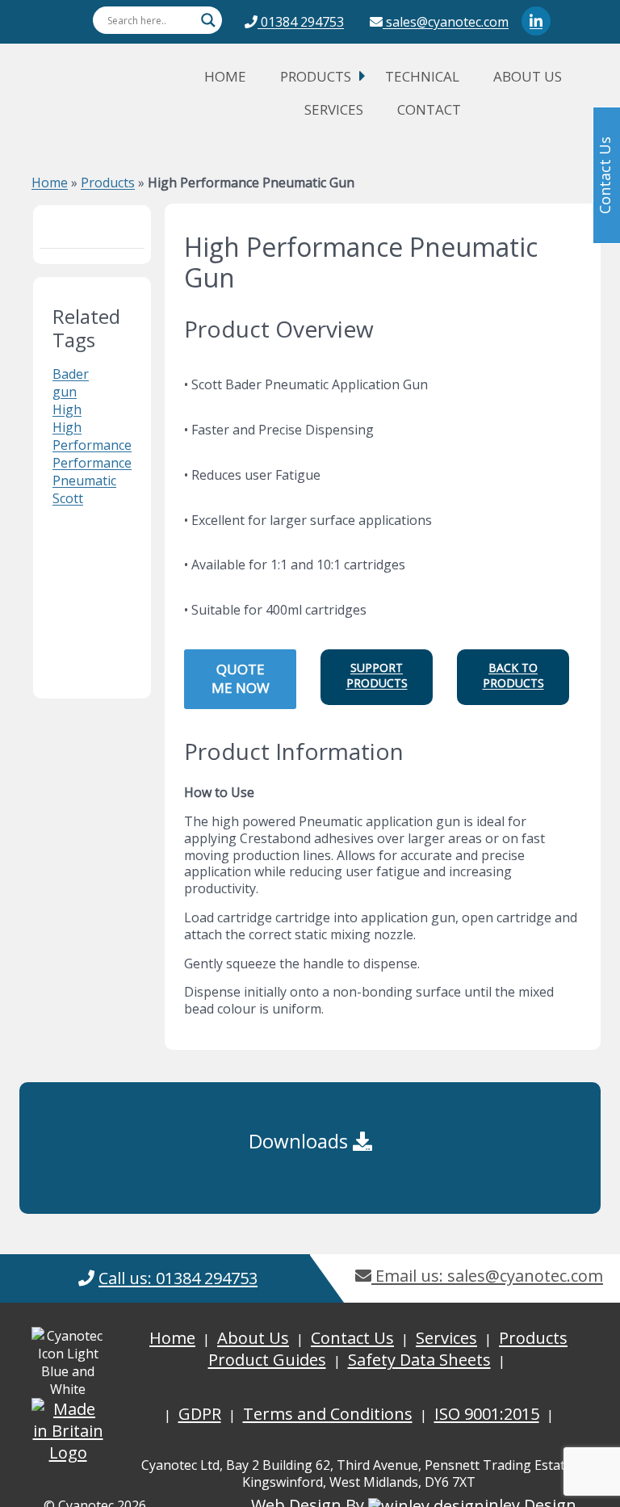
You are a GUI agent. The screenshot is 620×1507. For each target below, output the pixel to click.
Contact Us (352, 1338)
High (67, 409)
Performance (92, 463)
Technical (422, 76)
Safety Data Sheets (419, 1360)
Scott (67, 498)
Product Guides (267, 1360)
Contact (429, 109)
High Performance (92, 436)
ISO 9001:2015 (486, 1414)
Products (315, 76)
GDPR (199, 1414)
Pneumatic (84, 480)
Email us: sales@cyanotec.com (487, 1276)
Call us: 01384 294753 (178, 1278)
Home (225, 76)
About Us (527, 76)
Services (333, 109)
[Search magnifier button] (208, 20)
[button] (376, 677)
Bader (70, 374)
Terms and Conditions (328, 1414)
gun (64, 392)
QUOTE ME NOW (241, 678)
